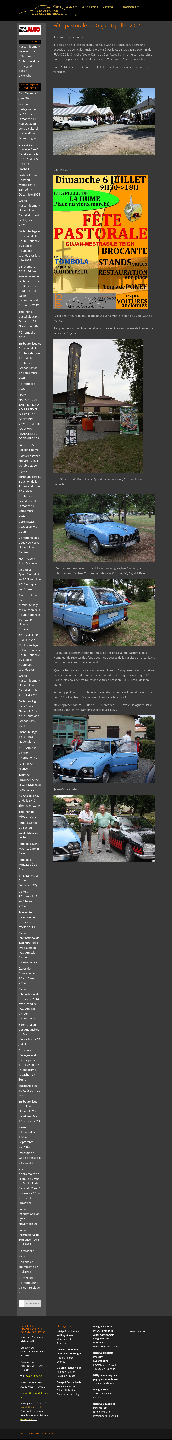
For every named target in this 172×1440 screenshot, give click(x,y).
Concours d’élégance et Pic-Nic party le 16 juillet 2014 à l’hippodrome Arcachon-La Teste (29, 1064)
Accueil (57, 7)
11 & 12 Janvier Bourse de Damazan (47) (28, 880)
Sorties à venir (90, 7)
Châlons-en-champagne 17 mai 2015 (28, 1266)
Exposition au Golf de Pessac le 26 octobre (30, 1158)
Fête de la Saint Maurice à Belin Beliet (29, 848)
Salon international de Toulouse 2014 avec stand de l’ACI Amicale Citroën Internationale (29, 947)
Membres (107, 7)
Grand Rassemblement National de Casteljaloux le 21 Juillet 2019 (29, 685)
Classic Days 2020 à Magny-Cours (28, 526)
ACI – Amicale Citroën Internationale (28, 752)
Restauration (128, 7)
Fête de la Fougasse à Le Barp (28, 864)
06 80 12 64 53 (34, 1376)
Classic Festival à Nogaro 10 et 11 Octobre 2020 (29, 460)
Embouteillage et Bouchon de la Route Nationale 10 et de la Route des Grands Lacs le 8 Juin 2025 (30, 245)
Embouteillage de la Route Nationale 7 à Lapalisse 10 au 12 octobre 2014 (29, 1111)
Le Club (69, 7)
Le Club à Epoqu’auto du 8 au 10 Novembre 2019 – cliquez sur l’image (30, 579)
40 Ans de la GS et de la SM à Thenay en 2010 (29, 800)
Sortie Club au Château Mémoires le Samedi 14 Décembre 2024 (29, 184)
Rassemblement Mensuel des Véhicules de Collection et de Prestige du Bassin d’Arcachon (29, 61)
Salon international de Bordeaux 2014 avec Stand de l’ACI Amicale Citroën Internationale (29, 1003)
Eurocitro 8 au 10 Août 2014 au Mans (29, 1090)
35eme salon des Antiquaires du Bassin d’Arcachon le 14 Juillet (29, 1034)
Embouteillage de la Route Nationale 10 (28, 736)
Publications (60, 14)
